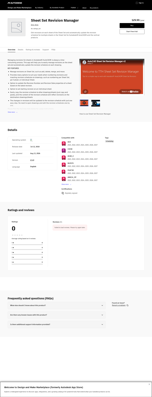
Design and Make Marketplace (19, 8)
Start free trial (132, 31)
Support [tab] (45, 50)
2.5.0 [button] (32, 160)
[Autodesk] (15, 3)
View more (11, 112)
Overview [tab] (11, 50)
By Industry (39, 8)
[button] (57, 305)
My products (94, 8)
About (84, 8)
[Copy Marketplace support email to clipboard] (127, 305)
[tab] (84, 104)
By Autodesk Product (57, 8)
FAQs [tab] (53, 50)
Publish (73, 8)
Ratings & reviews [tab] (33, 50)
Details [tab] (20, 50)
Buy (131, 25)
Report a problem (119, 305)
